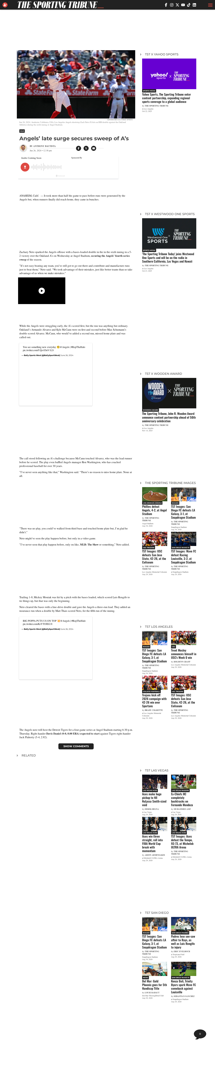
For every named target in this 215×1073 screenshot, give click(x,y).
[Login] (6, 5)
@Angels (64, 347)
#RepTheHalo (78, 347)
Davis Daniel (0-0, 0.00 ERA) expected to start (73, 733)
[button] (209, 5)
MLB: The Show (89, 544)
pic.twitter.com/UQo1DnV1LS (38, 350)
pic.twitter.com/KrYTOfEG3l (37, 623)
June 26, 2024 (66, 355)
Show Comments (76, 746)
